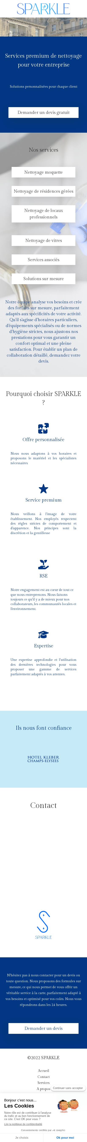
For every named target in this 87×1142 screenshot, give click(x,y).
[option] (43, 759)
